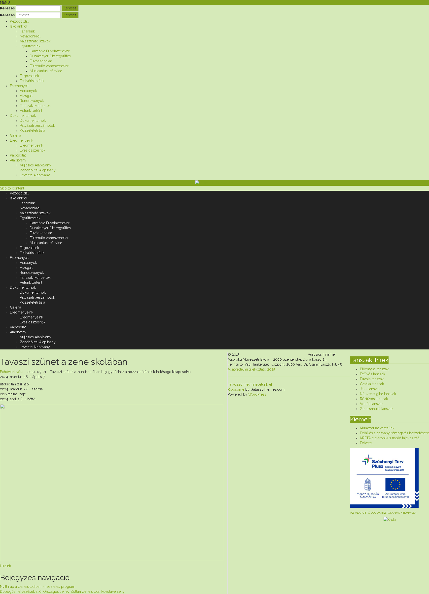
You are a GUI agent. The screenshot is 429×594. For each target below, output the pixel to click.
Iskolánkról (18, 26)
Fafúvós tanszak (372, 374)
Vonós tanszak (371, 404)
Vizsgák (26, 96)
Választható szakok (35, 41)
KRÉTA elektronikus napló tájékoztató (390, 438)
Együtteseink (30, 46)
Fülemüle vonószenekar (49, 66)
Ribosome (236, 389)
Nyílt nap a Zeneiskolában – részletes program (37, 587)
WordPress (256, 394)
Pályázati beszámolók (37, 125)
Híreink (5, 566)
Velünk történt (31, 111)
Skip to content (12, 188)
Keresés (7, 8)
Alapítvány (18, 160)
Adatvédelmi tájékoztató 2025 (251, 369)
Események (19, 86)
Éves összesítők (32, 150)
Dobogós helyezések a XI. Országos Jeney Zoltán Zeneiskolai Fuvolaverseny (62, 592)
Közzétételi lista (32, 130)
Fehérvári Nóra (11, 372)
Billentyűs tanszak (374, 369)
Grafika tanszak (372, 384)
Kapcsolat (18, 155)
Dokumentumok (23, 116)
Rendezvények (32, 101)
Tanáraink (27, 31)
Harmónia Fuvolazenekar (50, 51)
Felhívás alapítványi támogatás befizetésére (394, 433)
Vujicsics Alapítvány (35, 165)
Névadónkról (30, 36)
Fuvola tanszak (372, 379)
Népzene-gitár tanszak (378, 394)
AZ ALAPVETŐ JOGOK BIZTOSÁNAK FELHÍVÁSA (383, 512)
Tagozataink (29, 76)
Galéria (15, 135)
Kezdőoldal (19, 21)
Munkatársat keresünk (377, 428)
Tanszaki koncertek (35, 106)
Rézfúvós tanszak (374, 399)
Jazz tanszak (370, 389)
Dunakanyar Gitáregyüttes (50, 56)
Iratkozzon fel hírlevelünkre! (250, 384)
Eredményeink (21, 140)
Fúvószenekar (41, 61)
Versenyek (28, 91)
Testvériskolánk (32, 81)
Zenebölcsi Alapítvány (38, 170)
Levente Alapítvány (35, 175)
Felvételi (366, 443)
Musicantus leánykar (46, 71)
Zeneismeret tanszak (376, 409)
